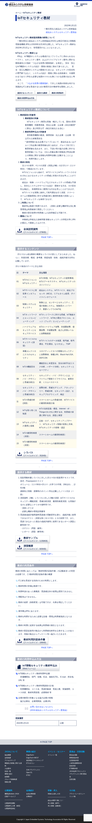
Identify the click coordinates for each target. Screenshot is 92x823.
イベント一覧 (52, 755)
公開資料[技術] (10, 808)
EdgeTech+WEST (32, 758)
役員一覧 (8, 771)
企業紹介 (29, 796)
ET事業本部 (73, 768)
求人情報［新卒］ (54, 803)
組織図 (7, 777)
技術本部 (72, 766)
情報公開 (8, 782)
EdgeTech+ (30, 755)
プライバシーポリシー (77, 794)
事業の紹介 (8, 774)
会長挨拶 (8, 758)
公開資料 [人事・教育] (12, 806)
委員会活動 (73, 755)
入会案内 (8, 768)
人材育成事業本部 (75, 763)
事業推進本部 (74, 758)
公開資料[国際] (10, 803)
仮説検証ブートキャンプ (34, 760)
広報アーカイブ (10, 796)
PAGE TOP (47, 742)
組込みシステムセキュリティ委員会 (61, 32)
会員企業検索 (31, 794)
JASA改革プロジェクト (77, 771)
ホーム (18, 13)
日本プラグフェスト (33, 770)
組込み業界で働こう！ (55, 800)
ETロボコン (30, 763)
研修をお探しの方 (54, 794)
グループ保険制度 (11, 779)
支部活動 (72, 779)
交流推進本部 (74, 760)
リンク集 (72, 796)
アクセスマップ (10, 760)
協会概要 (8, 755)
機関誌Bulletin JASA (12, 794)
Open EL (29, 772)
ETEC (28, 775)
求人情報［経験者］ (55, 806)
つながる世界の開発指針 (37, 83)
